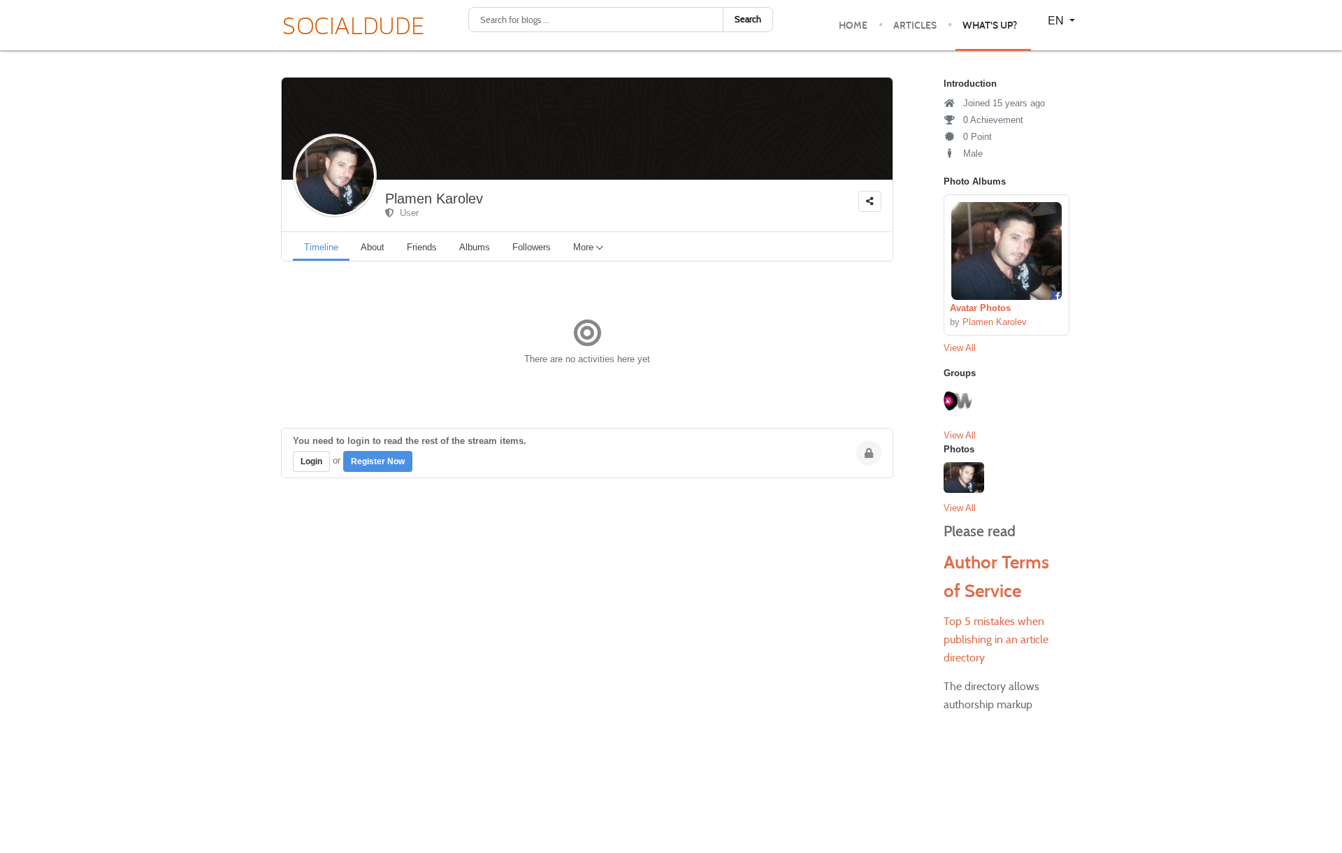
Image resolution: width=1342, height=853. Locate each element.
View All (960, 348)
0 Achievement (991, 120)
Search (748, 19)
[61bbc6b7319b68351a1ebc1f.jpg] (1006, 251)
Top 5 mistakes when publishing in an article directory (996, 639)
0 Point (976, 136)
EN (1057, 20)
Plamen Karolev (434, 198)
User (406, 213)
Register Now (378, 461)
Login (311, 461)
